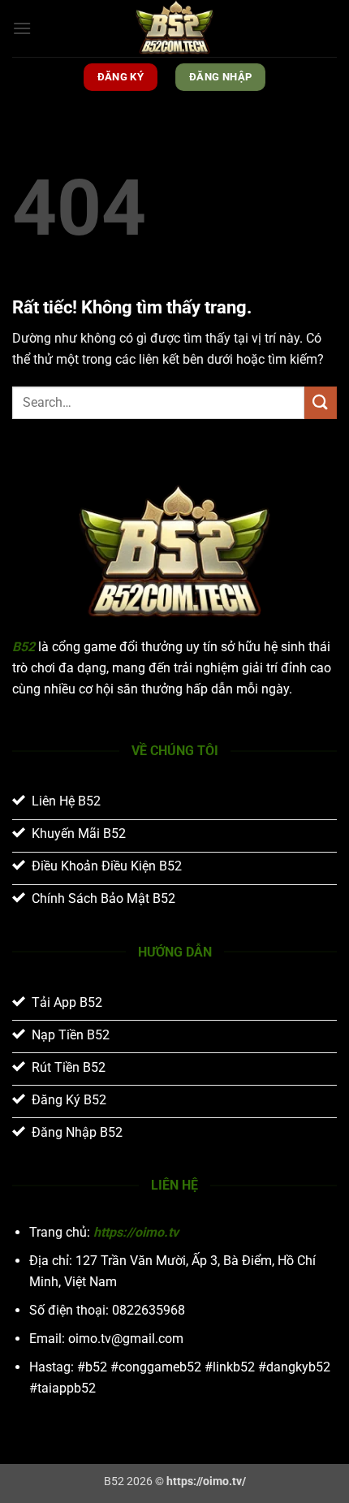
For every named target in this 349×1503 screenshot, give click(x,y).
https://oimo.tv (136, 1232)
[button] (22, 28)
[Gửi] (320, 402)
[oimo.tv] (174, 28)
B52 (23, 646)
